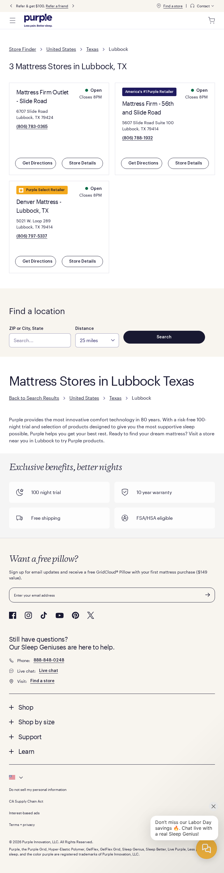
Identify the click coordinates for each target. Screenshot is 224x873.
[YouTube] (59, 615)
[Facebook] (12, 615)
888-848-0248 (49, 660)
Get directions (37, 163)
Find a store (173, 6)
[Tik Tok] (43, 615)
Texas (92, 49)
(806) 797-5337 (31, 236)
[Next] (73, 6)
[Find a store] (158, 6)
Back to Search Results (34, 398)
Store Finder (22, 49)
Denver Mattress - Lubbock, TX (39, 206)
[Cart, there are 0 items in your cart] (211, 20)
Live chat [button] (48, 671)
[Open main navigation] (12, 20)
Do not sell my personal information (37, 789)
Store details (82, 163)
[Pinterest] (75, 615)
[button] (112, 707)
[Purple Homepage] (38, 20)
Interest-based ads (24, 813)
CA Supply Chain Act (26, 801)
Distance (84, 329)
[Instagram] (28, 615)
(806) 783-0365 (32, 127)
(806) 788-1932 (137, 138)
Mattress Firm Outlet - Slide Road (42, 96)
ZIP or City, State (26, 329)
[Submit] (207, 595)
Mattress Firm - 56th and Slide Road (148, 108)
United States (61, 49)
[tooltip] (202, 6)
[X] (90, 615)
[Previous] (11, 6)
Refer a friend (57, 6)
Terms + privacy (22, 824)
